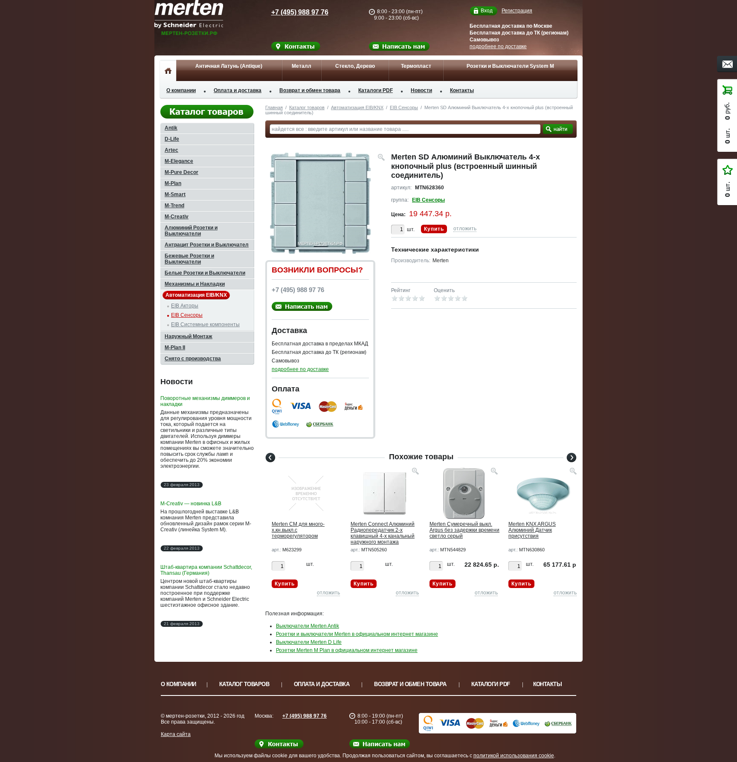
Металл (301, 66)
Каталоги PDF (375, 90)
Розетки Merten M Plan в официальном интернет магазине (347, 650)
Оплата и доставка (237, 90)
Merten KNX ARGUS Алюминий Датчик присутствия (532, 530)
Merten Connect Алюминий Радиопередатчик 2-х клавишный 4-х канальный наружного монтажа (383, 533)
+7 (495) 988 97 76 (299, 12)
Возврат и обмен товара (309, 90)
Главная (274, 107)
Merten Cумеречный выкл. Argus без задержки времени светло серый (464, 530)
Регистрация (517, 11)
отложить (464, 229)
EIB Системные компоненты (205, 324)
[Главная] (168, 70)
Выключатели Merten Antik (307, 626)
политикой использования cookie (513, 756)
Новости (421, 90)
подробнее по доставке (498, 46)
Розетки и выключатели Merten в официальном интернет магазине (357, 634)
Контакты (462, 90)
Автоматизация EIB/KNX (357, 107)
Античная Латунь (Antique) (228, 66)
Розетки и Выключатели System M (510, 66)
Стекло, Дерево (355, 66)
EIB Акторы (184, 306)
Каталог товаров (307, 107)
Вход (487, 11)
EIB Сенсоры (404, 107)
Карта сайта (176, 734)
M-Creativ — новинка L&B (190, 504)
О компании (181, 90)
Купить (434, 229)
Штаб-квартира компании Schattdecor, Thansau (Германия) (206, 570)
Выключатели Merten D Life (309, 642)
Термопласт (416, 66)
